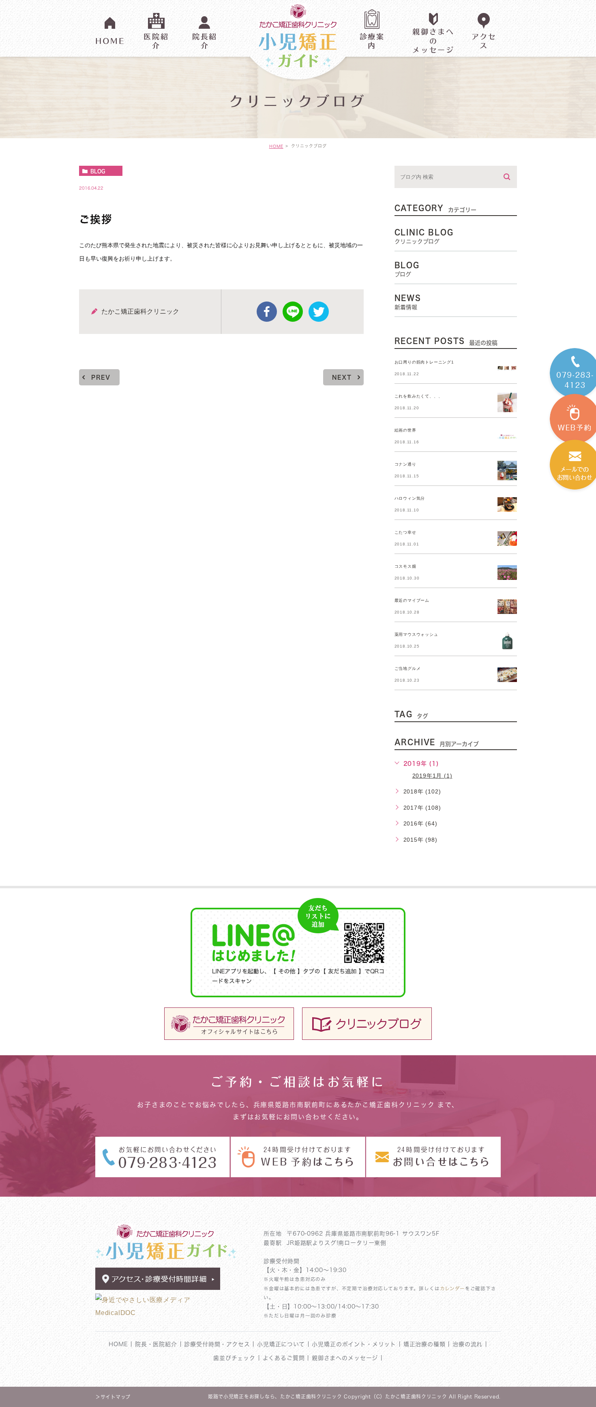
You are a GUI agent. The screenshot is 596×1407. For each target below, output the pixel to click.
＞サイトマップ (113, 1396)
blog (97, 171)
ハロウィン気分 (409, 498)
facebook (267, 312)
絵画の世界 (405, 430)
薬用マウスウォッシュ (416, 634)
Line (293, 312)
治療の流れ (467, 1344)
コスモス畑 (405, 566)
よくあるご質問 (284, 1358)
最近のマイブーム (411, 600)
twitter (319, 312)
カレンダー (452, 1288)
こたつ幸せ (405, 532)
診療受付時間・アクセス (218, 1344)
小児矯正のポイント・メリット (354, 1344)
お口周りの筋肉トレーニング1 (424, 362)
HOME (276, 146)
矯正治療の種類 (424, 1344)
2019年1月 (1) (432, 775)
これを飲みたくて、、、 (418, 396)
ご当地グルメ (407, 668)
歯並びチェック (234, 1358)
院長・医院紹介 (156, 1344)
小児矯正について (282, 1344)
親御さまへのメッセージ (345, 1358)
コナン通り (405, 464)
